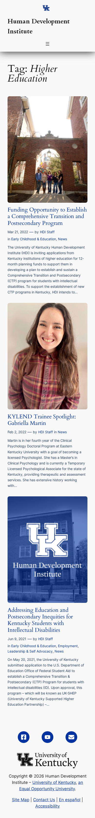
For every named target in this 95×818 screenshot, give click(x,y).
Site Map (20, 799)
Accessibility (47, 806)
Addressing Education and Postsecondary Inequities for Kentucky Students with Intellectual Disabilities (40, 620)
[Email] (71, 737)
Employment (68, 646)
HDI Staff (47, 232)
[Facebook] (23, 737)
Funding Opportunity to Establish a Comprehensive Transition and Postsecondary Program (47, 216)
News (62, 239)
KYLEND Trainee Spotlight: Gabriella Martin (42, 420)
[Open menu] (47, 44)
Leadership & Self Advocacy (30, 651)
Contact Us (44, 799)
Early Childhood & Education (33, 239)
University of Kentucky (54, 782)
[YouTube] (47, 737)
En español (69, 799)
